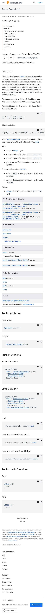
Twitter (4, 566)
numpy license (12, 541)
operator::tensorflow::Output (15, 265)
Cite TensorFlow (7, 592)
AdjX (4, 278)
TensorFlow (5, 16)
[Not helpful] (18, 21)
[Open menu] (3, 2)
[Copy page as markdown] (11, 58)
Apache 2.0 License (28, 534)
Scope (15, 151)
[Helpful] (15, 21)
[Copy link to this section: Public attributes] (23, 313)
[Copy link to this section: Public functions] (23, 355)
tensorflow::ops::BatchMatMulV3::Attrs (16, 301)
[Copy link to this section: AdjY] (8, 497)
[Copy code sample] (41, 113)
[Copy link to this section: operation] (14, 320)
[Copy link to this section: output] (11, 336)
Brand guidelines (7, 589)
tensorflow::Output (12, 241)
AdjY (4, 286)
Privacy (10, 600)
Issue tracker (6, 578)
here (37, 142)
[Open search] (34, 2)
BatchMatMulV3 (13, 139)
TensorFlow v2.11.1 (11, 9)
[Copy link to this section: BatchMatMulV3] (20, 361)
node (5, 252)
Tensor (22, 77)
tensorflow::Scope (30, 204)
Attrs (23, 169)
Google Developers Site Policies (17, 536)
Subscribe (36, 605)
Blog (3, 555)
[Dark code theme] (38, 113)
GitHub (4, 562)
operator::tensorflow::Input (15, 260)
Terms (4, 600)
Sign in (39, 2)
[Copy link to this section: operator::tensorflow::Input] (31, 435)
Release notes (7, 582)
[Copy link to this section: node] (9, 418)
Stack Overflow (7, 585)
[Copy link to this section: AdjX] (8, 476)
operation (7, 230)
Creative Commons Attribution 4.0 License (21, 532)
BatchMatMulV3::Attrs (11, 219)
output (5, 237)
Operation (7, 234)
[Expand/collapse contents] (13, 26)
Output (9, 191)
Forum (4, 559)
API (13, 16)
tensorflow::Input (18, 206)
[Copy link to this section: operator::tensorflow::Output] (33, 451)
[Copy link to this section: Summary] (15, 71)
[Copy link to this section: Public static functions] (30, 469)
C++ (33, 16)
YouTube (5, 569)
